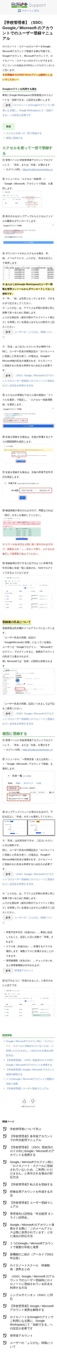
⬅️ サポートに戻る (28, 10)
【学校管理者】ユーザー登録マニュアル (27, 1088)
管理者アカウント (23, 970)
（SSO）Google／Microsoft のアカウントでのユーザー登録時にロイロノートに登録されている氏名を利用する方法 (28, 380)
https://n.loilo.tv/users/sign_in (37, 169)
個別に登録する (14, 138)
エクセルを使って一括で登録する (24, 133)
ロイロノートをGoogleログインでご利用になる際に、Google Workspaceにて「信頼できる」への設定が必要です (28, 110)
